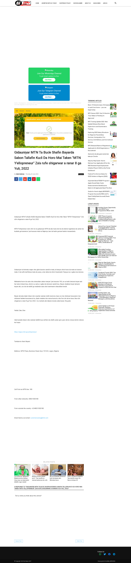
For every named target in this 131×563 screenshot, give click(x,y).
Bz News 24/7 (27, 561)
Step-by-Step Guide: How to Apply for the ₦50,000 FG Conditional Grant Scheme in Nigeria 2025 (107, 265)
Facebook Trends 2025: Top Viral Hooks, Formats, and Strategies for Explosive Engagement (107, 275)
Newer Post (19, 541)
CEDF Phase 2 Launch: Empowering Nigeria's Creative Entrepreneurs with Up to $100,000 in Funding (107, 218)
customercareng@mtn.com (39, 418)
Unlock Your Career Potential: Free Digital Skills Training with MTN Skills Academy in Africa (107, 228)
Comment (81, 174)
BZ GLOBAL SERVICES (109, 561)
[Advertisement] (65, 23)
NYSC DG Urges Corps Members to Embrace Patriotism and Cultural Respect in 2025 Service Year (107, 285)
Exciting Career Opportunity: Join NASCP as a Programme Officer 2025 (107, 209)
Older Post (79, 541)
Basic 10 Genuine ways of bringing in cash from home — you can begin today (99, 107)
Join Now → (49, 80)
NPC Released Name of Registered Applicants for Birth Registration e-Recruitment (99, 148)
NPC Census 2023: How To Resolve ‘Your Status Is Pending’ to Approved (99, 116)
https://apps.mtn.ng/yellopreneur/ (25, 332)
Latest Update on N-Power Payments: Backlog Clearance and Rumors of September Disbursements (106, 308)
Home (16, 103)
